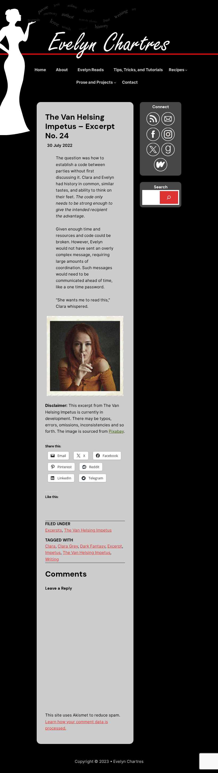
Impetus (53, 552)
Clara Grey (68, 546)
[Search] (169, 197)
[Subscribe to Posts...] (153, 124)
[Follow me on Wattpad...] (160, 169)
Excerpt (114, 546)
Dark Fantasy (92, 546)
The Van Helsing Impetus (88, 530)
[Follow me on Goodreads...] (168, 154)
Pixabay (116, 431)
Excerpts (53, 530)
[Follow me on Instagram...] (168, 139)
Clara (50, 546)
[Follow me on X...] (153, 154)
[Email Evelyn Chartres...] (168, 124)
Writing (52, 559)
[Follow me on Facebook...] (153, 139)
